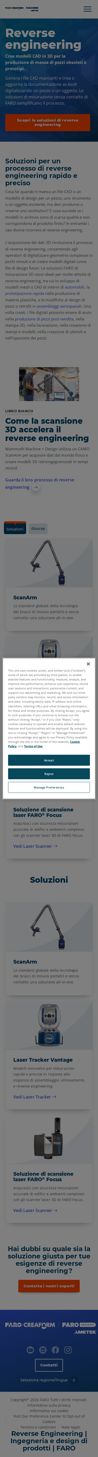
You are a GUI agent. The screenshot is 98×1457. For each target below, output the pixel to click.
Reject (48, 774)
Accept (49, 760)
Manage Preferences (49, 787)
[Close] (88, 664)
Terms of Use (33, 746)
